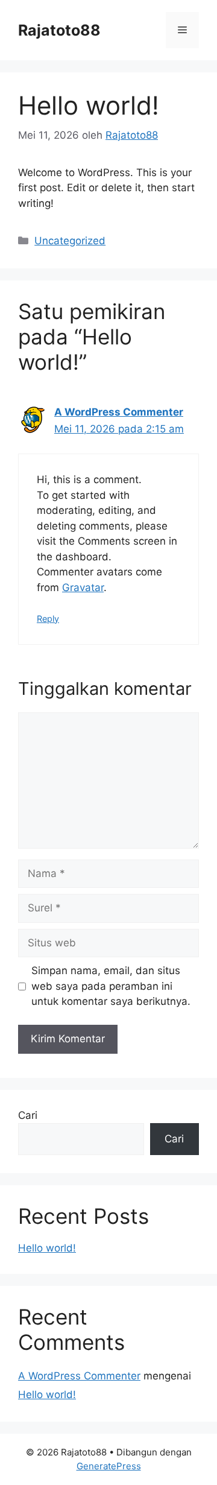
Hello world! (47, 1248)
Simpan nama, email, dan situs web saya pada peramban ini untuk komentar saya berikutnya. (110, 985)
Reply (48, 618)
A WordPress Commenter (118, 412)
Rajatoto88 (59, 30)
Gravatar (83, 587)
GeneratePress (109, 1466)
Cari (27, 1115)
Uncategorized (69, 241)
